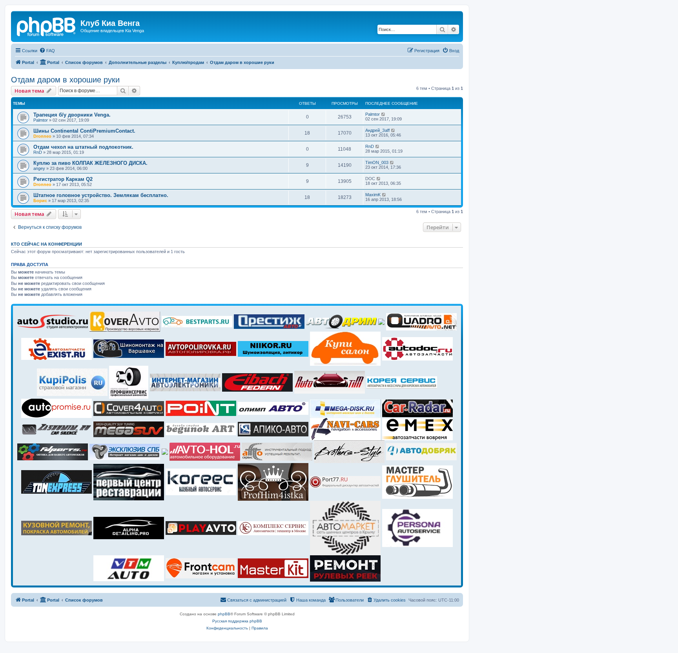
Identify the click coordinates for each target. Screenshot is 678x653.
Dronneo (42, 136)
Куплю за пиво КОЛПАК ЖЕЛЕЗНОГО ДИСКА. (90, 163)
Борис (40, 200)
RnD (37, 152)
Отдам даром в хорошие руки (65, 79)
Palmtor (40, 120)
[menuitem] (47, 50)
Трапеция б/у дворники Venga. (72, 115)
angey (39, 168)
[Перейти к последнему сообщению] (383, 114)
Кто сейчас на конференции (46, 244)
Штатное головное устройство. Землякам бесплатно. (100, 195)
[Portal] (46, 25)
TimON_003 (376, 162)
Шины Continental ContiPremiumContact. (84, 131)
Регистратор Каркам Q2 (63, 179)
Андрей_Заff (377, 130)
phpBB (224, 614)
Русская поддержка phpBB (237, 621)
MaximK (373, 194)
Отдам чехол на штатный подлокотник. (83, 147)
